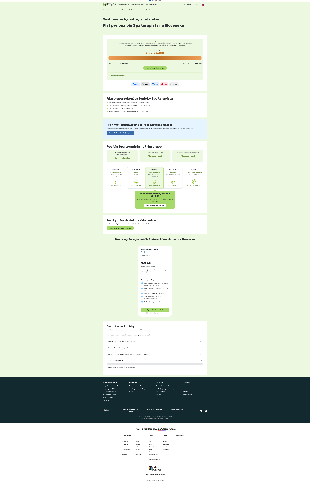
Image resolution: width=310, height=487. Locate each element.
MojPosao (165, 439)
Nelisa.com (124, 457)
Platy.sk (137, 451)
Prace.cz (124, 446)
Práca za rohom (126, 449)
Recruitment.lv (153, 457)
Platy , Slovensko (118, 9)
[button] (203, 4)
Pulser (164, 451)
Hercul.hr (165, 446)
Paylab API (159, 394)
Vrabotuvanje (166, 444)
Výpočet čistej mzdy (137, 4)
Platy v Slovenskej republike (111, 386)
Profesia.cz (125, 444)
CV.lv (150, 441)
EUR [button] (197, 4)
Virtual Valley (166, 449)
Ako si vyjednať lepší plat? (115, 361)
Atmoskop (124, 454)
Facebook (186, 389)
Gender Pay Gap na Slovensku (165, 386)
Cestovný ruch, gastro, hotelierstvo (143, 9)
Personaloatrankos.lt (154, 454)
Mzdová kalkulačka (108, 397)
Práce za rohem (126, 451)
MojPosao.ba (166, 441)
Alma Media (161, 418)
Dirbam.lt (151, 446)
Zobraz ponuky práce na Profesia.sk (120, 228)
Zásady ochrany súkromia (154, 410)
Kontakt (185, 386)
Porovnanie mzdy (151, 4)
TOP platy (106, 400)
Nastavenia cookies (177, 410)
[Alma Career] (155, 468)
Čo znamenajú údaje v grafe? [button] (117, 75)
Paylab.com (138, 454)
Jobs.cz (124, 439)
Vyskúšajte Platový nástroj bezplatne (120, 133)
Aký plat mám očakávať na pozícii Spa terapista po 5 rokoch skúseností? (129, 354)
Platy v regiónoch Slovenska (111, 389)
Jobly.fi (178, 439)
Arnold (137, 439)
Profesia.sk (125, 441)
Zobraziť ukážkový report (153, 313)
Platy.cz (138, 449)
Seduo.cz (138, 444)
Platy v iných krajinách (109, 392)
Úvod (104, 9)
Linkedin (185, 392)
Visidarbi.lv (152, 449)
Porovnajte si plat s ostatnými (155, 68)
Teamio (137, 441)
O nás (131, 392)
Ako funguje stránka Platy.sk (138, 389)
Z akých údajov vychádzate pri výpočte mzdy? (121, 367)
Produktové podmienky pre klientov (140, 386)
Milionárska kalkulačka (109, 394)
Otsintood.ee (152, 451)
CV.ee (150, 444)
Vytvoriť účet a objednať (155, 310)
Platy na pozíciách (123, 4)
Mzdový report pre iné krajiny (165, 389)
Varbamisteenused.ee (154, 459)
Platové (187, 394)
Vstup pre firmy (188, 4)
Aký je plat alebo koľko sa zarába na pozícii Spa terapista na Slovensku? (129, 335)
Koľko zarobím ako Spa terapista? (118, 348)
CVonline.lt (152, 439)
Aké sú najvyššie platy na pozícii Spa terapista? (122, 341)
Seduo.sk (138, 446)
